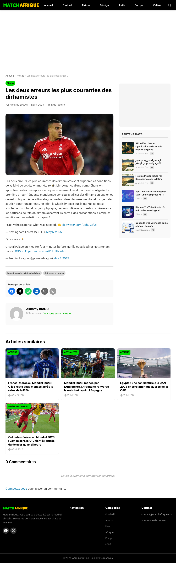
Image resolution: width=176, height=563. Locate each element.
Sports (109, 520)
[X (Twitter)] (13, 531)
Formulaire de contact (154, 520)
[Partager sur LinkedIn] (36, 291)
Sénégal (104, 5)
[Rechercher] (169, 5)
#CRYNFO (21, 251)
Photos (20, 76)
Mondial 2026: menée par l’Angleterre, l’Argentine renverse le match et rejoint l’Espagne (86, 386)
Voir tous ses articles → (57, 313)
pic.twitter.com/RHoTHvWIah (47, 251)
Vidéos (157, 5)
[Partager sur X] (19, 291)
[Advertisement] (88, 40)
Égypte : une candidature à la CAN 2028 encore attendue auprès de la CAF (144, 386)
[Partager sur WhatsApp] (28, 291)
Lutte (122, 5)
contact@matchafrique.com (157, 514)
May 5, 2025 (54, 232)
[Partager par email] (44, 291)
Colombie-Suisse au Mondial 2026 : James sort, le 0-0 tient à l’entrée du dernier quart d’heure (31, 440)
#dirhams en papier (54, 273)
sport (108, 544)
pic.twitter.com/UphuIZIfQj (79, 225)
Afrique (86, 5)
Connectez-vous (17, 488)
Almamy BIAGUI (38, 309)
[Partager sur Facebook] (11, 291)
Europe (139, 5)
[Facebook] (6, 531)
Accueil (48, 5)
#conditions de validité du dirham (23, 273)
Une (107, 526)
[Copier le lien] (53, 291)
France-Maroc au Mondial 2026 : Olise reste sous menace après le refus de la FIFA (30, 386)
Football (67, 5)
